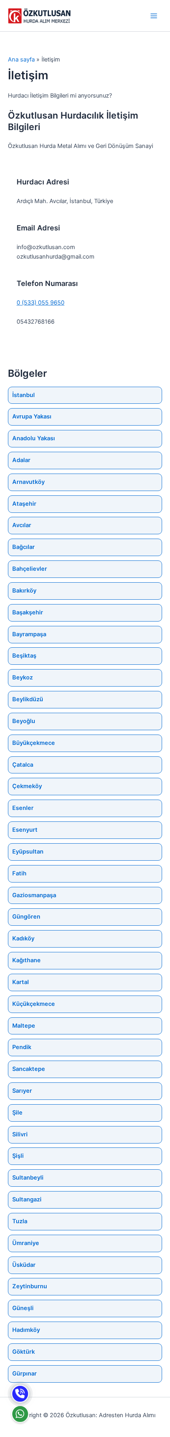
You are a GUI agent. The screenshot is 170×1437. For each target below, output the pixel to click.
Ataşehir (24, 503)
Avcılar (21, 525)
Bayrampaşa (29, 634)
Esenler (23, 808)
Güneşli (23, 1308)
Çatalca (22, 764)
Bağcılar (23, 547)
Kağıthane (26, 960)
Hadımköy (26, 1329)
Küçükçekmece (33, 1003)
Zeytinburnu (29, 1286)
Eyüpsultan (27, 851)
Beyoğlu (23, 721)
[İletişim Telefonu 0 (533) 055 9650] (20, 1393)
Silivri (20, 1134)
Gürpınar (24, 1373)
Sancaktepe (28, 1068)
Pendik (21, 1047)
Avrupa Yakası (31, 416)
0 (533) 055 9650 (40, 302)
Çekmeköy (27, 786)
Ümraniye (25, 1243)
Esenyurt (25, 829)
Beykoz (22, 677)
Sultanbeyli (27, 1177)
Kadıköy (23, 938)
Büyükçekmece (33, 742)
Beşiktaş (24, 655)
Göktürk (23, 1351)
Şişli (18, 1155)
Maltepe (23, 1025)
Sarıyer (22, 1090)
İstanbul (23, 395)
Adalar (21, 460)
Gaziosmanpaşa (34, 895)
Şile (17, 1112)
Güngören (26, 916)
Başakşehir (27, 612)
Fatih (19, 873)
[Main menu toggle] (153, 16)
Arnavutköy (28, 481)
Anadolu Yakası (33, 438)
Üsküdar (24, 1264)
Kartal (20, 982)
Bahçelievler (29, 568)
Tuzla (19, 1221)
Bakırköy (24, 590)
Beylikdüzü (27, 699)
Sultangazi (27, 1199)
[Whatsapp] (20, 1414)
